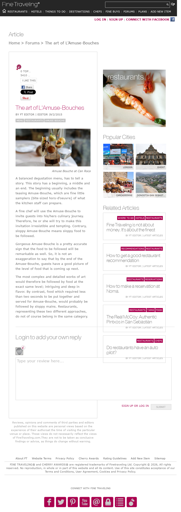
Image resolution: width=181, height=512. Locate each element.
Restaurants (34, 120)
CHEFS (97, 11)
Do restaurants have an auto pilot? (132, 350)
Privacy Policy (65, 458)
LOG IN (100, 19)
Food (159, 310)
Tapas (150, 310)
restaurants (126, 76)
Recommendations (132, 248)
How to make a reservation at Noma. (133, 288)
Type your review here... (40, 361)
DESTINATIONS (79, 11)
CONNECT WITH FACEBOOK (147, 19)
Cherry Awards (89, 458)
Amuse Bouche (55, 120)
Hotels (140, 217)
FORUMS (129, 11)
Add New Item (140, 458)
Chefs (158, 340)
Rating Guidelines (115, 458)
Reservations (153, 279)
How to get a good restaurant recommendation (133, 258)
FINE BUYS (113, 11)
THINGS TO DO (55, 11)
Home (14, 43)
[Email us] (96, 502)
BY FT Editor (39, 114)
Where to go (126, 217)
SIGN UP (116, 19)
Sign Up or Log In (135, 405)
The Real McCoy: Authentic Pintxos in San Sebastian (132, 319)
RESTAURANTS (18, 11)
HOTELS (36, 11)
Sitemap (159, 458)
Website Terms (41, 458)
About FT (21, 458)
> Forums (30, 43)
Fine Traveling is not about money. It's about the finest (131, 227)
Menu (19, 120)
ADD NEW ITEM (161, 11)
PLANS (142, 11)
